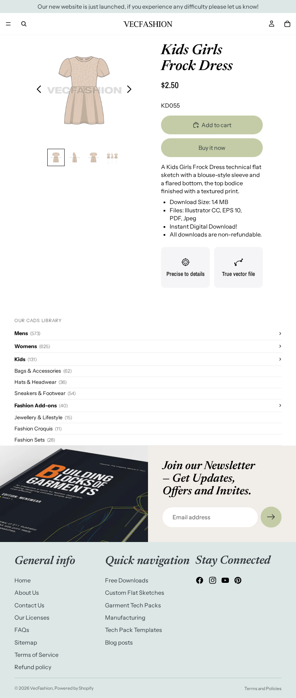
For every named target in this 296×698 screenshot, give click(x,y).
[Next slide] (131, 90)
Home (22, 580)
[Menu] (8, 24)
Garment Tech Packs (133, 605)
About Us (26, 593)
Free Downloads (126, 580)
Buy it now (212, 147)
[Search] (24, 24)
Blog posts (119, 642)
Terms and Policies (263, 688)
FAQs (21, 630)
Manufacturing (125, 617)
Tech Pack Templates (133, 630)
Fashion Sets (34, 440)
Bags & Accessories (43, 371)
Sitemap (25, 642)
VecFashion (41, 688)
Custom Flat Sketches (134, 593)
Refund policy (32, 667)
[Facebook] (199, 580)
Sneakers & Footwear (45, 393)
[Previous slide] (37, 90)
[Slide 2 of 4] (75, 157)
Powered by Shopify (74, 688)
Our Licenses (31, 617)
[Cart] (287, 24)
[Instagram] (212, 580)
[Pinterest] (238, 580)
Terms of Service (36, 654)
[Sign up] (271, 517)
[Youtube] (225, 580)
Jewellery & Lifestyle (43, 417)
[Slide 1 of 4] (56, 157)
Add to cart (216, 125)
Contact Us (29, 605)
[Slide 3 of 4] (93, 157)
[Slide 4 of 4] (112, 157)
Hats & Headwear (40, 382)
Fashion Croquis (38, 428)
